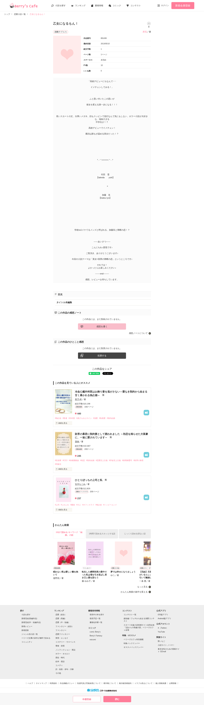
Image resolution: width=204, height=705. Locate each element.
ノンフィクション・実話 (65, 650)
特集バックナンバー (132, 643)
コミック (117, 5)
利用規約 (53, 683)
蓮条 (77, 441)
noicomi (93, 640)
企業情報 (172, 683)
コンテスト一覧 (130, 615)
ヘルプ (30, 683)
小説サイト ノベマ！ (166, 645)
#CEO (65, 460)
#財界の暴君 (138, 460)
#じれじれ (65, 505)
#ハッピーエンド (110, 505)
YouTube (161, 632)
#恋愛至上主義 (102, 460)
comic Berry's (95, 632)
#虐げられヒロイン (84, 418)
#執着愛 (102, 418)
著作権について (109, 683)
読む (117, 699)
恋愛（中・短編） (63, 622)
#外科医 (72, 418)
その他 (58, 673)
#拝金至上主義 (115, 460)
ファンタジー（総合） (65, 626)
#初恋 (82, 460)
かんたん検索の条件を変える (134, 592)
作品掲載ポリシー (67, 683)
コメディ (59, 665)
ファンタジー (61, 630)
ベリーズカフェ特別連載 (133, 639)
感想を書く (102, 326)
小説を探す (60, 5)
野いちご (161, 641)
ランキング (80, 5)
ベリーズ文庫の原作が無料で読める (36, 638)
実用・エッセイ (62, 638)
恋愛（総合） (61, 615)
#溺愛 (95, 418)
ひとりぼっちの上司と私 (89, 480)
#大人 (78, 505)
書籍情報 (99, 5)
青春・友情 (60, 646)
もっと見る (142, 587)
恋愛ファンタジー (63, 634)
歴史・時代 (60, 658)
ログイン (165, 5)
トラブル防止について (143, 683)
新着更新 (25, 630)
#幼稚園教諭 (74, 460)
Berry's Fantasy (96, 636)
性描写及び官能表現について (89, 683)
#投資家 (58, 460)
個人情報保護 (160, 683)
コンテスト (135, 5)
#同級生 (58, 464)
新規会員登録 (182, 5)
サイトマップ (41, 683)
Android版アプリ (164, 618)
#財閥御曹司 (127, 460)
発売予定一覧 (95, 618)
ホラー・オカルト (63, 654)
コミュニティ (27, 642)
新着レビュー (27, 626)
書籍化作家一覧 (96, 622)
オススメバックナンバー (133, 647)
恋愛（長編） (61, 618)
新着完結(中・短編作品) (31, 622)
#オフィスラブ (88, 505)
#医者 (65, 418)
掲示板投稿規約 (125, 683)
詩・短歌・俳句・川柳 (65, 669)
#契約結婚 (111, 418)
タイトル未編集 (64, 302)
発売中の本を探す (97, 615)
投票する (102, 355)
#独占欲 (58, 418)
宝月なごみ (80, 484)
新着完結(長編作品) (29, 618)
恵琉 (145, 32)
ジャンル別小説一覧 (30, 634)
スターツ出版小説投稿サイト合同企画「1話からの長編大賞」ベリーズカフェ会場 (139, 627)
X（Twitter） (163, 628)
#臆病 (72, 505)
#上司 (57, 505)
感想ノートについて (138, 333)
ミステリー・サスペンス (65, 642)
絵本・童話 (60, 661)
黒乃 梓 (78, 399)
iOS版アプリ (163, 615)
